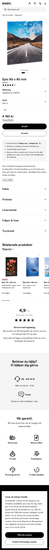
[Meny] (45, 3)
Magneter (18, 15)
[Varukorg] (40, 3)
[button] (24, 85)
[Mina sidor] (29, 3)
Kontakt (24, 133)
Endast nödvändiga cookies (25, 542)
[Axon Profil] (6, 3)
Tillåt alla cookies (24, 535)
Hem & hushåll (7, 15)
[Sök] (4, 9)
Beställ (24, 126)
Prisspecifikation (8, 120)
